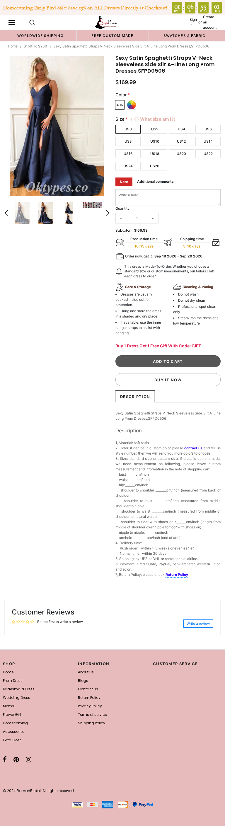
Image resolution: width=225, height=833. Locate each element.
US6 (208, 129)
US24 (128, 166)
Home (13, 46)
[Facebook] (5, 759)
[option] (40, 35)
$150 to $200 (35, 46)
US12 (181, 141)
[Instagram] (28, 759)
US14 (208, 141)
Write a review (198, 623)
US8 (128, 141)
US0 (128, 129)
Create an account (210, 22)
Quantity (122, 208)
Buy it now (168, 380)
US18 (154, 153)
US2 (154, 129)
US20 (181, 153)
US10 (154, 141)
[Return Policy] (188, 575)
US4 (181, 129)
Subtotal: (123, 230)
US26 (154, 166)
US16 (128, 153)
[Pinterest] (16, 759)
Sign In (193, 22)
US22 (208, 153)
